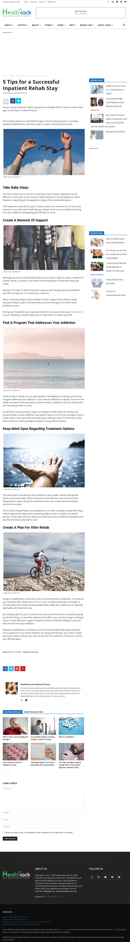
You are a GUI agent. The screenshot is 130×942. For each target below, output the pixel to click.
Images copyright (9, 922)
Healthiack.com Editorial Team (16, 93)
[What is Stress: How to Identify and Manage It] (15, 726)
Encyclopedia (46, 922)
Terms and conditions (24, 922)
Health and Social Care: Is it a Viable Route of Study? (116, 90)
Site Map (37, 922)
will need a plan (39, 601)
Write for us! (52, 2)
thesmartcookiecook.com (66, 891)
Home (26, 2)
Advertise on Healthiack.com (13, 924)
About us (42, 2)
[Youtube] (125, 2)
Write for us (24, 917)
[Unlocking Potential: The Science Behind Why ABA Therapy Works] (43, 751)
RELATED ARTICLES (12, 712)
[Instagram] (113, 2)
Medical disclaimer (20, 919)
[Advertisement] (65, 51)
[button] (124, 25)
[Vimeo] (121, 2)
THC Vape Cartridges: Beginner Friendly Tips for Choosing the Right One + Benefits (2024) (70, 764)
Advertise (34, 2)
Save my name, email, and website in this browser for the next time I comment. (39, 832)
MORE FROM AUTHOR (33, 712)
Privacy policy (7, 919)
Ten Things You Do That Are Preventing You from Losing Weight (116, 254)
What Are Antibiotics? (66, 737)
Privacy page (64, 929)
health (8, 25)
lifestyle (21, 25)
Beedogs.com (49, 891)
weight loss (86, 25)
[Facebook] (108, 2)
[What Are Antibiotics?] (71, 726)
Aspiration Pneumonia (115, 131)
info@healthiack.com (54, 896)
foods (61, 25)
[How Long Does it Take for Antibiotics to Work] (15, 751)
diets (71, 25)
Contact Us (15, 917)
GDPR (115, 929)
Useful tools (104, 25)
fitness (48, 25)
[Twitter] (117, 2)
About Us (6, 917)
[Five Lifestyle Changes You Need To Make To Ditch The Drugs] (43, 726)
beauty (35, 25)
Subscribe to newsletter (33, 924)
